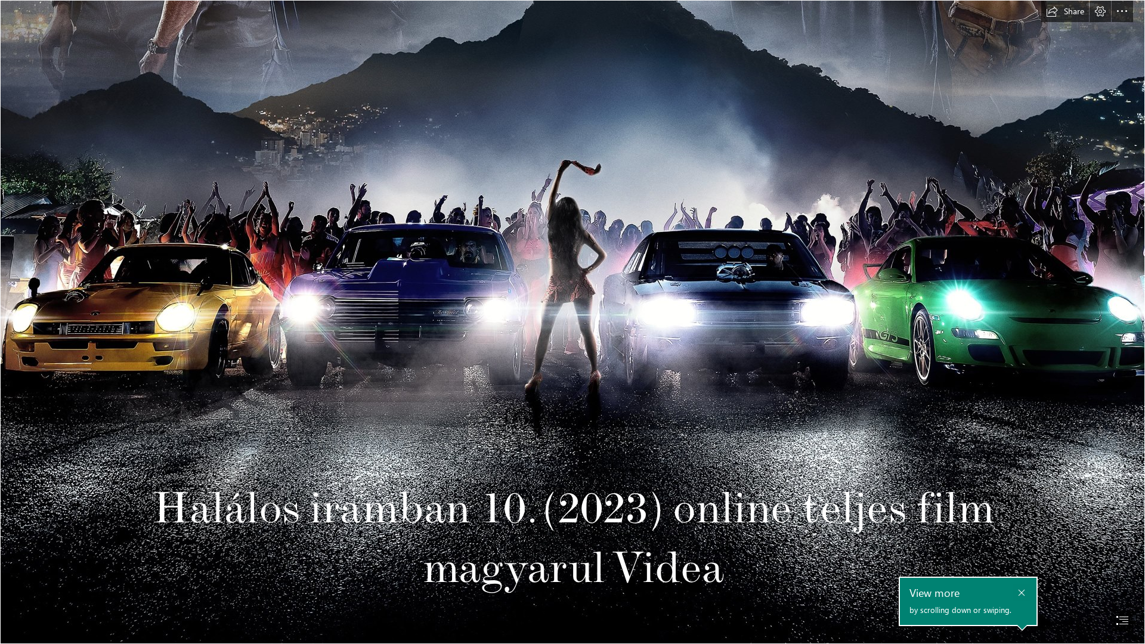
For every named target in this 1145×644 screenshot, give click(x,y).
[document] (572, 322)
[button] (1065, 11)
